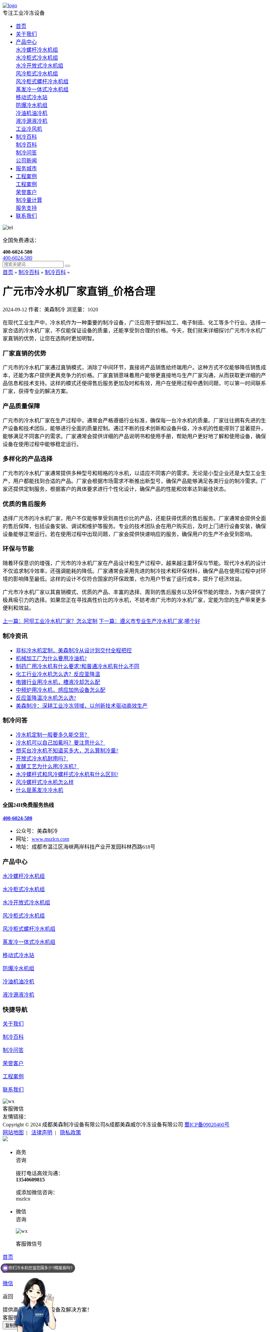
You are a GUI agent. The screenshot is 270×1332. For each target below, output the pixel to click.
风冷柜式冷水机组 (37, 73)
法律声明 (41, 1132)
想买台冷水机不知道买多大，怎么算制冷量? (67, 750)
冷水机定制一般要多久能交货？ (53, 735)
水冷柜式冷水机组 (37, 58)
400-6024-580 (17, 258)
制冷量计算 (29, 200)
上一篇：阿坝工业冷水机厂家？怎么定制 (50, 621)
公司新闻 (26, 160)
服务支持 (26, 208)
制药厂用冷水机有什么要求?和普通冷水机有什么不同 (77, 666)
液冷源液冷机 (31, 121)
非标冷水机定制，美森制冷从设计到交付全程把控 (74, 650)
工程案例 (26, 176)
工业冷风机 (29, 129)
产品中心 (26, 42)
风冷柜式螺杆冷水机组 (42, 81)
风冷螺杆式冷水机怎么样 (45, 782)
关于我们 (26, 34)
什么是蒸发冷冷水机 (39, 790)
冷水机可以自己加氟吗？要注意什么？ (60, 743)
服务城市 (26, 168)
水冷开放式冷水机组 (39, 66)
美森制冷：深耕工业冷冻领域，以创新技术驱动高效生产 (82, 706)
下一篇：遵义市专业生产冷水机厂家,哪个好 (149, 621)
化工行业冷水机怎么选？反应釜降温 (58, 674)
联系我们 (26, 216)
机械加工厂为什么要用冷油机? (51, 658)
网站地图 (13, 1132)
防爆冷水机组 (31, 105)
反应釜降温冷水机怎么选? (46, 698)
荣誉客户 (26, 192)
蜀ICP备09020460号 (207, 1124)
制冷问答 (26, 153)
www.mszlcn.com (50, 839)
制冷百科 (26, 137)
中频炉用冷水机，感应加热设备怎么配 (60, 690)
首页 (21, 26)
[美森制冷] (10, 5)
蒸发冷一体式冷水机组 (42, 89)
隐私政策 (70, 1132)
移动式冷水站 (31, 97)
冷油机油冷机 (31, 113)
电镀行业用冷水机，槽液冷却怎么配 (58, 682)
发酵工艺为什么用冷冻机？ (47, 766)
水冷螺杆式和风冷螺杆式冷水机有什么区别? (67, 774)
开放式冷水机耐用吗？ (42, 758)
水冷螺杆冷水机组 (37, 50)
